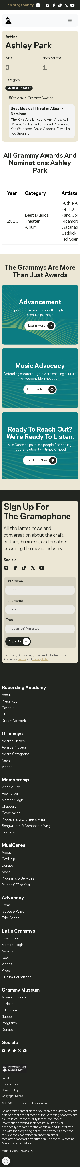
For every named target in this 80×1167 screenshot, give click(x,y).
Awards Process (14, 747)
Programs (9, 1023)
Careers (8, 708)
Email (9, 620)
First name (14, 581)
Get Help (8, 859)
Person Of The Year (16, 885)
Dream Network (14, 721)
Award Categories (16, 754)
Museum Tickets (14, 997)
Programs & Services (18, 878)
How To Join (11, 793)
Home (6, 905)
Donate (7, 865)
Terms (22, 659)
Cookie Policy (10, 1090)
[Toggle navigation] (70, 20)
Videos (7, 767)
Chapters (9, 806)
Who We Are (11, 787)
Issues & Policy (13, 911)
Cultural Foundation (16, 977)
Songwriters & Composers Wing (26, 826)
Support (8, 1016)
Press (6, 970)
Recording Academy (20, 5)
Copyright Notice (12, 1096)
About (6, 695)
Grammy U (10, 832)
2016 (13, 222)
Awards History (13, 741)
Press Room (11, 701)
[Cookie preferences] (6, 1161)
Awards (7, 951)
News (6, 760)
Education (9, 1010)
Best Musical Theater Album (37, 222)
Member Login (13, 800)
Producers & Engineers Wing (23, 819)
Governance (11, 813)
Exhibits (8, 1004)
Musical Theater (19, 88)
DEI (4, 714)
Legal (5, 1078)
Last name (14, 601)
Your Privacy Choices (16, 1151)
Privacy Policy (40, 659)
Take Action (10, 918)
